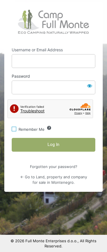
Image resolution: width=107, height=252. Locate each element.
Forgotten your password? (53, 166)
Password (21, 76)
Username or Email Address (37, 49)
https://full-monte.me (53, 22)
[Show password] (89, 85)
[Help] (49, 127)
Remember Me (32, 129)
